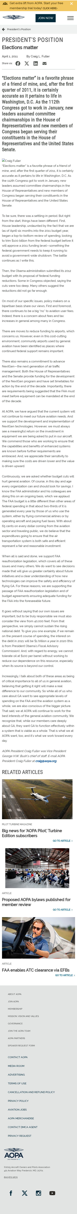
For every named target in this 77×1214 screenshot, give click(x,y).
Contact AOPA (18, 1057)
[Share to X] (26, 63)
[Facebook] (11, 1193)
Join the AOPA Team (19, 1031)
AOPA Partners (16, 1038)
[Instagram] (38, 1193)
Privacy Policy (18, 1100)
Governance (15, 1023)
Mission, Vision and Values (23, 1016)
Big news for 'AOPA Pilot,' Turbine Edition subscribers (32, 833)
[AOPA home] (14, 18)
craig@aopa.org (45, 761)
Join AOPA (13, 1001)
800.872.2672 (11, 1177)
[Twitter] (25, 1193)
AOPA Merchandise (21, 1118)
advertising (16, 1074)
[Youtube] (52, 1193)
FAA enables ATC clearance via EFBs (35, 970)
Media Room (16, 1065)
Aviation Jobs (17, 1109)
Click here (49, 8)
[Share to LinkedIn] (35, 63)
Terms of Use (17, 1083)
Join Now (45, 18)
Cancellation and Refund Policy (31, 1092)
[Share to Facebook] (17, 63)
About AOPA (14, 994)
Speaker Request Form (21, 1045)
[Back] (4, 29)
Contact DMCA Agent (23, 1127)
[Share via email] (44, 63)
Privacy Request (19, 1135)
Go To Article (61, 840)
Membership (15, 1009)
